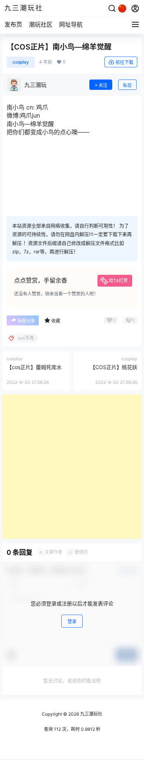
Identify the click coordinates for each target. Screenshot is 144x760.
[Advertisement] (72, 467)
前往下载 (124, 62)
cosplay (21, 62)
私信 (127, 85)
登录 (72, 621)
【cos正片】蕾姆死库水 (34, 367)
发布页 (13, 24)
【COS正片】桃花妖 (113, 367)
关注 (103, 85)
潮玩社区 (40, 24)
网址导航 (71, 24)
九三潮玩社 (90, 714)
